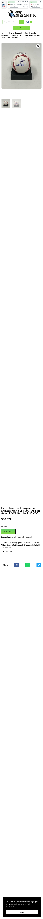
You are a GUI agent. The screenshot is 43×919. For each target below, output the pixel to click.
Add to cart (8, 531)
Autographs (21, 537)
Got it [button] (22, 912)
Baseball (18, 33)
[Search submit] (21, 22)
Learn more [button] (10, 906)
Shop (10, 33)
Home (3, 33)
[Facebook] (27, 22)
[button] (38, 22)
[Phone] (31, 22)
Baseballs (29, 537)
